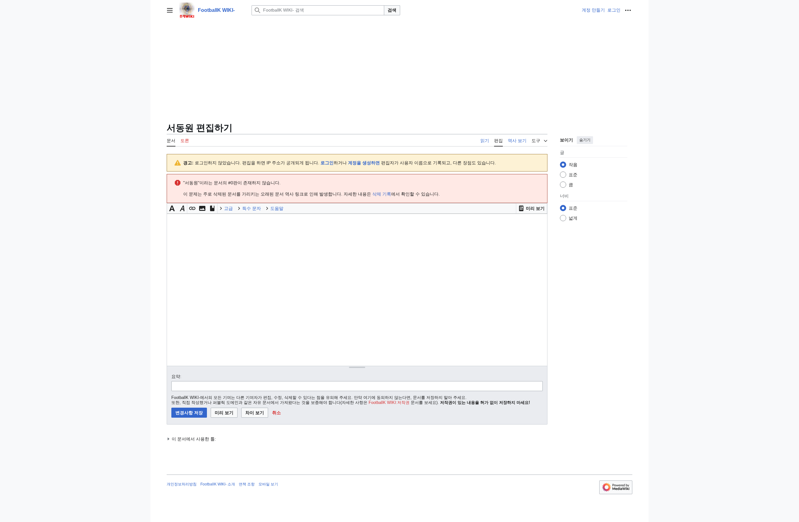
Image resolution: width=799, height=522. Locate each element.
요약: (176, 376)
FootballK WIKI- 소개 (217, 484)
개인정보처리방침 (182, 484)
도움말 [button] (276, 208)
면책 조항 (247, 484)
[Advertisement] (399, 67)
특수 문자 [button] (251, 208)
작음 (573, 164)
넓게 (573, 218)
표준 (573, 174)
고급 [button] (228, 208)
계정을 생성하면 (364, 162)
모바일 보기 (268, 484)
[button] (170, 10)
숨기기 (585, 140)
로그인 (327, 162)
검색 (392, 9)
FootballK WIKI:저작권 (389, 402)
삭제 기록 (381, 193)
